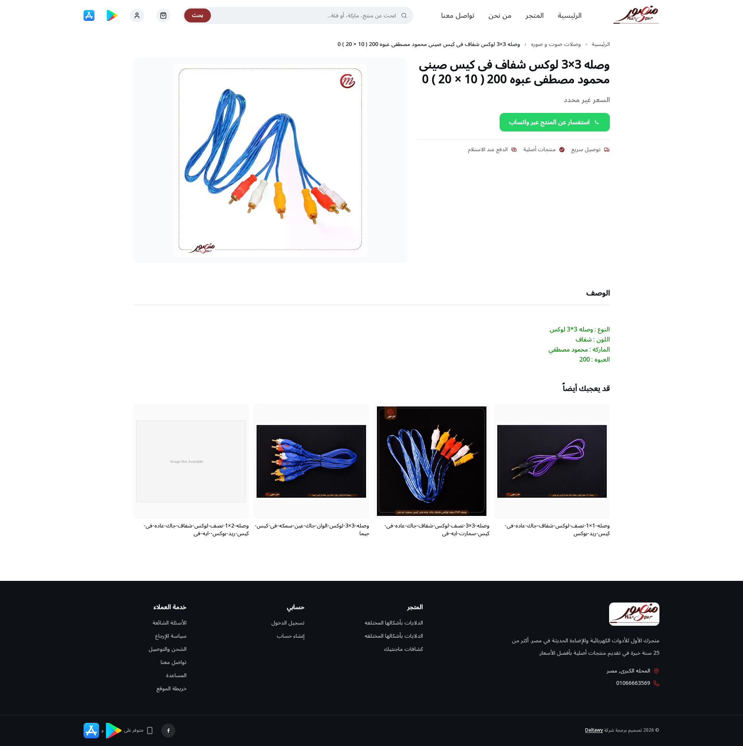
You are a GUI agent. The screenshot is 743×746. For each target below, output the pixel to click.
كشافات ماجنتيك (403, 649)
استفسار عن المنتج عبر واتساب (549, 122)
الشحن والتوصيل (168, 649)
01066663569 (633, 683)
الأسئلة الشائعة (169, 622)
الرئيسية (570, 15)
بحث (197, 15)
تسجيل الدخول (288, 622)
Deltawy (594, 730)
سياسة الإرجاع (171, 636)
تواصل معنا (457, 15)
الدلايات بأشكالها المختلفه (394, 622)
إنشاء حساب (291, 636)
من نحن (500, 15)
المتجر (535, 15)
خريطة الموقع (171, 688)
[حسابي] (163, 15)
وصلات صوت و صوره (556, 44)
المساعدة (176, 675)
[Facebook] (168, 730)
